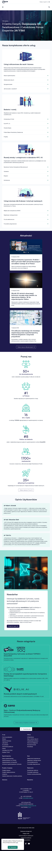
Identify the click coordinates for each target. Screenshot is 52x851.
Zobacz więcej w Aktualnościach (25, 347)
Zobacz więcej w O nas (25, 490)
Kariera (4, 748)
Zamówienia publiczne (7, 746)
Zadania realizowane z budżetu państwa (12, 776)
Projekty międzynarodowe (8, 772)
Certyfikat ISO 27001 (7, 750)
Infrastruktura (30, 737)
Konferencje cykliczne (32, 770)
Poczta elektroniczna (32, 762)
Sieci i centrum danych (32, 739)
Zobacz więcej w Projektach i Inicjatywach (25, 722)
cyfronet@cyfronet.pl (28, 798)
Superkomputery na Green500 (9, 762)
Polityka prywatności (26, 837)
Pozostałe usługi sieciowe (33, 764)
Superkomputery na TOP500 (9, 760)
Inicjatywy (4, 774)
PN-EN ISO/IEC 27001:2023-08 (28, 805)
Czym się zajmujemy (7, 737)
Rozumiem (13, 847)
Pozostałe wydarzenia (32, 772)
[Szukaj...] (49, 7)
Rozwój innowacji (31, 744)
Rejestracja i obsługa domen (34, 760)
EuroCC (45, 2)
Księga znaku (26, 833)
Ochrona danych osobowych (26, 835)
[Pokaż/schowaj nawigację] (2, 7)
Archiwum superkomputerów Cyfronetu (11, 764)
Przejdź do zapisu (12, 626)
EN (49, 2)
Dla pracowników (26, 840)
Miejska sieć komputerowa (33, 758)
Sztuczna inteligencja (32, 742)
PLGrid (41, 2)
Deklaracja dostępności (26, 831)
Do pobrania (5, 744)
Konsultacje (30, 746)
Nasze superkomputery (8, 758)
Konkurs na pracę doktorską (34, 774)
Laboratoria (5, 742)
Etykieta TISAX (6, 752)
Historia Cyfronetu (6, 741)
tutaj (17, 842)
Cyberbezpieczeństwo (32, 741)
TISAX (29, 807)
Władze (4, 739)
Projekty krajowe (6, 770)
